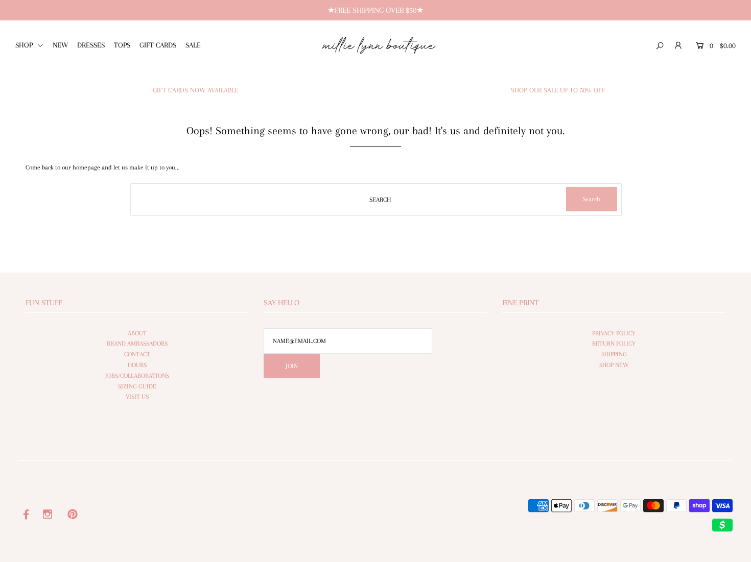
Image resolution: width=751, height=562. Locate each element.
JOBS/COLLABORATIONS (137, 375)
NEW (60, 45)
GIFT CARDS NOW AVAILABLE (195, 90)
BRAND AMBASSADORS (137, 343)
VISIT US (137, 396)
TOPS (122, 45)
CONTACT (137, 354)
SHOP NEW (614, 365)
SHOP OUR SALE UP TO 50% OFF (558, 90)
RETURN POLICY (614, 343)
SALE (193, 45)
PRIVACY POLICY (614, 333)
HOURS (137, 365)
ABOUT (137, 333)
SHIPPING (614, 354)
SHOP (25, 45)
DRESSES (91, 45)
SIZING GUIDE (137, 386)
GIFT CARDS (157, 45)
